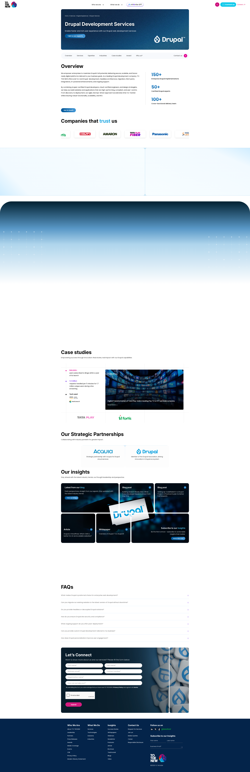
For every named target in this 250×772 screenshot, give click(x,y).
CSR (68, 752)
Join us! (130, 732)
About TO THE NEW (73, 729)
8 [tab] (181, 271)
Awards (69, 742)
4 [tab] (123, 271)
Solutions (91, 736)
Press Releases (72, 739)
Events (69, 749)
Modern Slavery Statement (76, 759)
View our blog (71, 498)
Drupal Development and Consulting (77, 181)
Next (69, 271)
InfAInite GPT (135, 4)
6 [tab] (152, 271)
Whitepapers (112, 732)
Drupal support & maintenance (97, 192)
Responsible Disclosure (135, 742)
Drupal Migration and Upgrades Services (79, 187)
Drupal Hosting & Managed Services (77, 198)
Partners (70, 736)
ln (151, 729)
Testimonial (112, 752)
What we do (115, 5)
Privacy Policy (118, 687)
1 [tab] (80, 271)
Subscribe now (178, 538)
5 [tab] (138, 271)
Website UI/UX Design (71, 192)
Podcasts (111, 742)
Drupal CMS (100, 181)
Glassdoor (166, 729)
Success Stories (113, 729)
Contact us (229, 4)
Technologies (92, 732)
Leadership (71, 732)
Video (110, 759)
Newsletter (111, 739)
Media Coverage (73, 746)
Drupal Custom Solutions (124, 192)
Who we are (96, 5)
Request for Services (135, 729)
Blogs (109, 756)
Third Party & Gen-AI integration (112, 187)
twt (155, 729)
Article (110, 746)
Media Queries (133, 736)
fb (159, 729)
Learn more (153, 188)
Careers (240, 4)
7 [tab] (167, 271)
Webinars (111, 736)
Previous (64, 271)
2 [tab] (94, 271)
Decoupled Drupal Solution (120, 181)
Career (130, 739)
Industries (91, 739)
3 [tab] (109, 271)
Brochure (111, 749)
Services (90, 729)
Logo (11, 4)
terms (136, 687)
